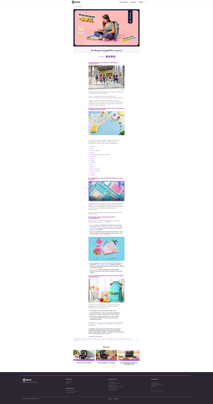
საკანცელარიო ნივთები (120, 339)
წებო (91, 164)
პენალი (92, 148)
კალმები (92, 152)
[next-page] (107, 367)
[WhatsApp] (114, 56)
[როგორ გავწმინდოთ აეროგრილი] (106, 355)
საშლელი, (104, 226)
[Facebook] (107, 56)
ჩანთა (136, 339)
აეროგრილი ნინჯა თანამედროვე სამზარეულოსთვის (129, 363)
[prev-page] (105, 367)
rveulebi (110, 338)
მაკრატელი (93, 162)
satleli (128, 338)
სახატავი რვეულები (95, 171)
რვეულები (112, 339)
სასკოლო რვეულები (95, 150)
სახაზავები (92, 156)
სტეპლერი (92, 173)
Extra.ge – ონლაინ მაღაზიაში (101, 322)
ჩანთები (75, 341)
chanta (83, 338)
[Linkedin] (157, 391)
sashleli (115, 338)
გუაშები (92, 166)
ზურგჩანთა (92, 146)
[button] (146, 2)
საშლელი (92, 158)
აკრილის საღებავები (95, 168)
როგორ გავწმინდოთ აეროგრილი (106, 362)
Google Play (116, 399)
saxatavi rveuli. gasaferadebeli (81, 339)
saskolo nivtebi (122, 338)
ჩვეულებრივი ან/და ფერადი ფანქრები (100, 154)
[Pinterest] (112, 56)
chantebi (89, 338)
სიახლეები (80, 6)
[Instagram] (154, 391)
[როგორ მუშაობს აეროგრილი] (84, 355)
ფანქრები (98, 226)
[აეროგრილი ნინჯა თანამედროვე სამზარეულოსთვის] (129, 355)
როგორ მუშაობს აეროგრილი (84, 362)
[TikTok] (159, 391)
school (91, 339)
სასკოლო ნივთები (130, 339)
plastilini (105, 338)
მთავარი (75, 6)
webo (107, 339)
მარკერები (92, 175)
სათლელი (92, 160)
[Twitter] (109, 56)
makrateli (94, 338)
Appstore (110, 399)
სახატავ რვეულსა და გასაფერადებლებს (100, 234)
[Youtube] (162, 391)
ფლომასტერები (94, 228)
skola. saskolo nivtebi (99, 339)
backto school (77, 338)
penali (99, 338)
